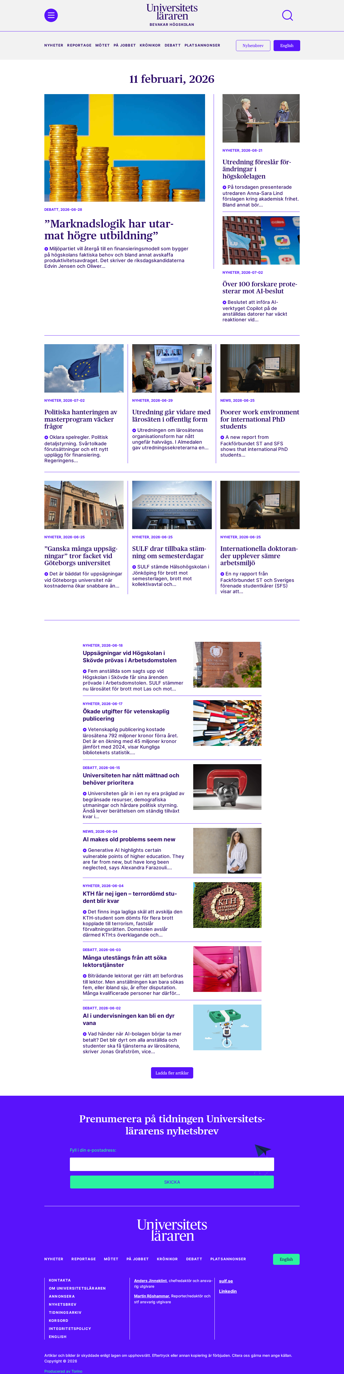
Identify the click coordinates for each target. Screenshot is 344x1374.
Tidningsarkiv (65, 1313)
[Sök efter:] (290, 15)
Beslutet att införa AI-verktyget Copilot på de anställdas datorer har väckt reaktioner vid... (255, 310)
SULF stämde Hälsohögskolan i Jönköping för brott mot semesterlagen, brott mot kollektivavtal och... (170, 575)
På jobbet (125, 45)
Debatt (173, 45)
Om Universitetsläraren (77, 1288)
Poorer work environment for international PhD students (259, 419)
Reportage (79, 45)
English (58, 1337)
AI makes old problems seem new (129, 839)
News (225, 400)
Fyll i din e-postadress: (93, 1150)
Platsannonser (203, 45)
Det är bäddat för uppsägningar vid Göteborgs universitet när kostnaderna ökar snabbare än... (83, 579)
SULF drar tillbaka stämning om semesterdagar (169, 552)
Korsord (58, 1321)
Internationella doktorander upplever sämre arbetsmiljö (259, 556)
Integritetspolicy (70, 1329)
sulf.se (226, 1281)
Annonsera (62, 1296)
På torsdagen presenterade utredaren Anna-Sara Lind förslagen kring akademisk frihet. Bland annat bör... (261, 195)
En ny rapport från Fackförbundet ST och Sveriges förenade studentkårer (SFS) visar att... (257, 582)
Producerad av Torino (63, 1371)
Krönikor (150, 45)
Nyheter (53, 45)
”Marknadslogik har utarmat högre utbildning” (109, 229)
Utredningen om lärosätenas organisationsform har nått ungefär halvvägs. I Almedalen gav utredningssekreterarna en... (170, 438)
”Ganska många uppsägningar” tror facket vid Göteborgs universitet (80, 556)
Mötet (102, 45)
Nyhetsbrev (63, 1304)
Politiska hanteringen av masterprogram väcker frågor (80, 419)
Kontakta (60, 1280)
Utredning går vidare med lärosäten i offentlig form (171, 415)
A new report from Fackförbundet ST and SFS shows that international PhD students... (254, 445)
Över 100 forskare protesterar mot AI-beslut (260, 287)
